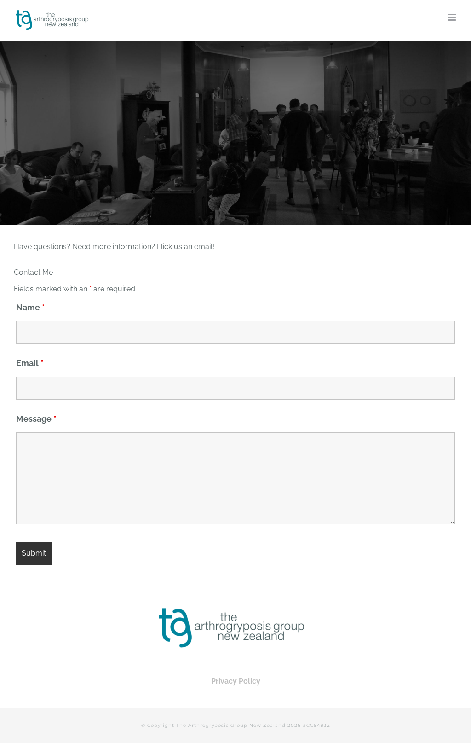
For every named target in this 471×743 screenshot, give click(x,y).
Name (30, 307)
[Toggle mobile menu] (452, 17)
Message (36, 419)
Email (29, 363)
